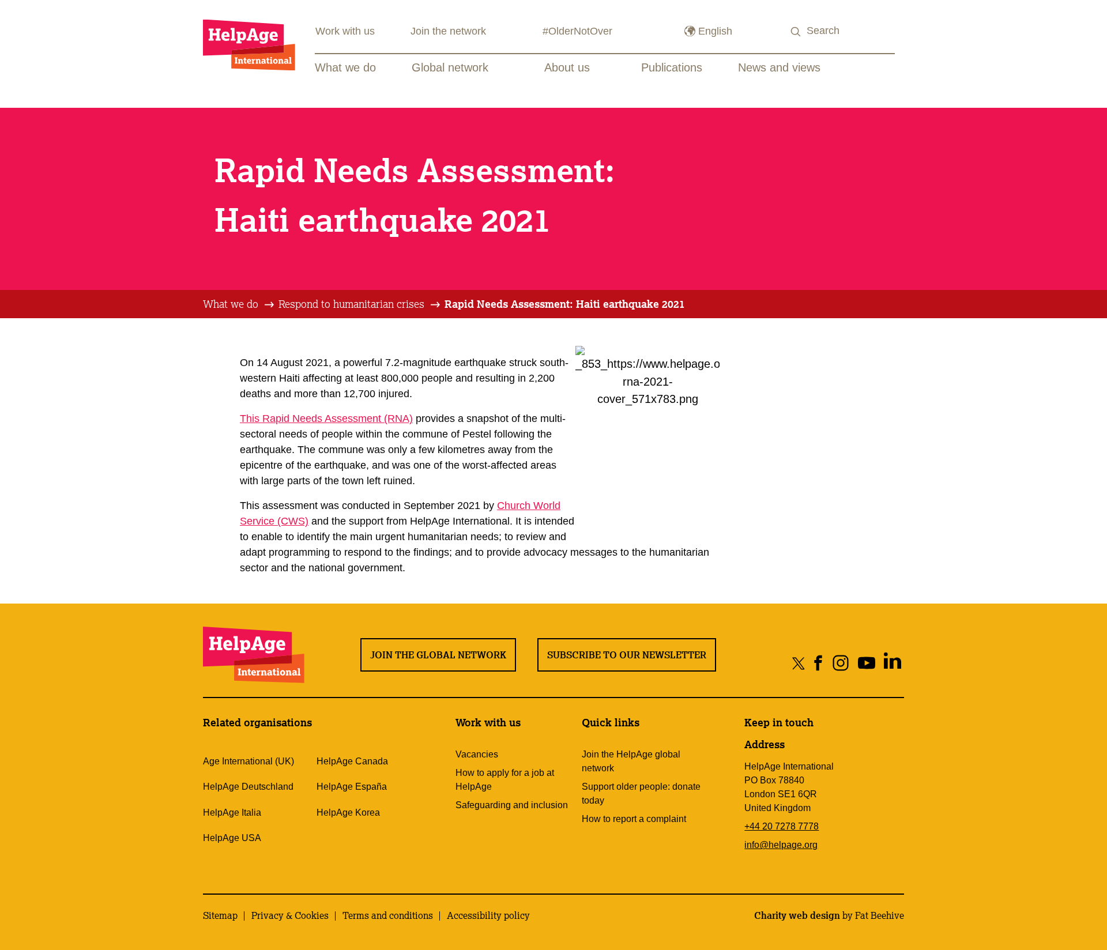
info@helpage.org (781, 845)
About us (567, 67)
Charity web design (797, 915)
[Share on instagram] (840, 662)
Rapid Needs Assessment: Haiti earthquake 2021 (565, 304)
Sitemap (220, 915)
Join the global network (438, 655)
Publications (671, 67)
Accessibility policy (488, 915)
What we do (345, 67)
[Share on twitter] (798, 662)
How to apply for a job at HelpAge (504, 779)
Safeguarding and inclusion (511, 805)
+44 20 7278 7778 (781, 826)
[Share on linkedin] (892, 662)
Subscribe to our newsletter (626, 655)
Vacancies (476, 754)
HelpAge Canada (352, 761)
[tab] (239, 304)
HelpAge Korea (348, 812)
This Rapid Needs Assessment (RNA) (326, 418)
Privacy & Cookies (290, 915)
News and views (779, 67)
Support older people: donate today (641, 793)
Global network (450, 67)
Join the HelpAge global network (631, 761)
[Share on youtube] (866, 662)
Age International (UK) (248, 761)
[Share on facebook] (818, 662)
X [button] (1096, 11)
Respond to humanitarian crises (351, 304)
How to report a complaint (634, 819)
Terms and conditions (387, 915)
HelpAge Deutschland (248, 786)
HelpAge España (352, 786)
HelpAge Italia (232, 812)
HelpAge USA (232, 838)
